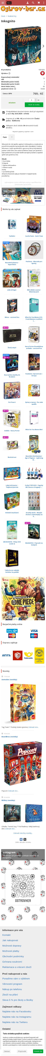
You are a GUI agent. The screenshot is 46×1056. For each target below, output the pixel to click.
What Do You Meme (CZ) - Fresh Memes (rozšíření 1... (34, 319)
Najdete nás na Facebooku (16, 1011)
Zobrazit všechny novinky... (23, 833)
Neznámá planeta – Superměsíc (12, 263)
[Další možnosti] (44, 3)
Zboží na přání (10, 994)
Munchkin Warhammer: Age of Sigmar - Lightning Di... (34, 458)
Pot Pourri (12, 402)
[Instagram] (23, 885)
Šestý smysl (12, 348)
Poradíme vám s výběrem (16, 978)
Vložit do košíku (34, 105)
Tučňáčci (12, 236)
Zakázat (7, 1051)
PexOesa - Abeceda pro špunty (34, 262)
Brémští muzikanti (12, 513)
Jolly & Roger (12, 290)
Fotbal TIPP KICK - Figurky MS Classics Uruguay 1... (34, 486)
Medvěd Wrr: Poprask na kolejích (34, 544)
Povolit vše (38, 1051)
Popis (5, 137)
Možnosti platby (10, 951)
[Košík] (39, 3)
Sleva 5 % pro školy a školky (17, 1000)
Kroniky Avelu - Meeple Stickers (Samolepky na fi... (34, 514)
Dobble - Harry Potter (12, 431)
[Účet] (27, 3)
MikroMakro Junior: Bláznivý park (34, 291)
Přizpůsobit (22, 1051)
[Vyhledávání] (33, 3)
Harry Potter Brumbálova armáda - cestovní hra (34, 347)
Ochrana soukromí (12, 961)
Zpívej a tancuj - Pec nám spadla (34, 403)
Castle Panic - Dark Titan (34, 236)
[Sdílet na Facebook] (21, 839)
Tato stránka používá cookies (16, 1033)
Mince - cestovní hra (12, 317)
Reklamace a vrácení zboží (16, 967)
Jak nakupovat (10, 940)
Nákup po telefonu (12, 989)
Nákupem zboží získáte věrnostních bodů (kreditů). (22, 126)
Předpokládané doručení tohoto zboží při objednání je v (24, 112)
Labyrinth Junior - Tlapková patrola (12, 486)
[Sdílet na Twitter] (25, 839)
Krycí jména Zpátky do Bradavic (12, 376)
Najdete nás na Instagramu (16, 1017)
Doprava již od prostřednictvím (22, 119)
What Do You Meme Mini (34, 430)
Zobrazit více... (33, 727)
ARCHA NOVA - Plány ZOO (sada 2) (12, 543)
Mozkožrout (12, 457)
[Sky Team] (23, 196)
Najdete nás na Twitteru (15, 1022)
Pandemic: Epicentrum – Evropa (34, 375)
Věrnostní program (12, 984)
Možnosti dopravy (11, 945)
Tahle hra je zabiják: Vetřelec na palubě (12, 571)
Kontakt (6, 935)
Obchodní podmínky (13, 956)
